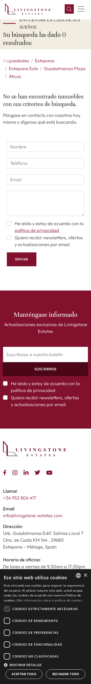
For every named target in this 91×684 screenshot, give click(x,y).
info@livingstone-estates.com (32, 515)
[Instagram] (15, 471)
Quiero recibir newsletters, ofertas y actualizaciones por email (49, 241)
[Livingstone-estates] (34, 449)
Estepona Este (23, 68)
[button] (69, 9)
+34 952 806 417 (19, 498)
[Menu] (81, 9)
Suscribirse (45, 369)
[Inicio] (28, 9)
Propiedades (16, 61)
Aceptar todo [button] (24, 674)
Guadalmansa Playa (64, 68)
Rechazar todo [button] (65, 674)
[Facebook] (5, 471)
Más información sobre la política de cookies (49, 600)
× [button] (85, 575)
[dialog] (45, 626)
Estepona (44, 61)
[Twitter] (38, 471)
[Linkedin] (27, 471)
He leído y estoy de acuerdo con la (49, 227)
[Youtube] (50, 471)
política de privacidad (37, 230)
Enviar (21, 259)
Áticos (15, 76)
